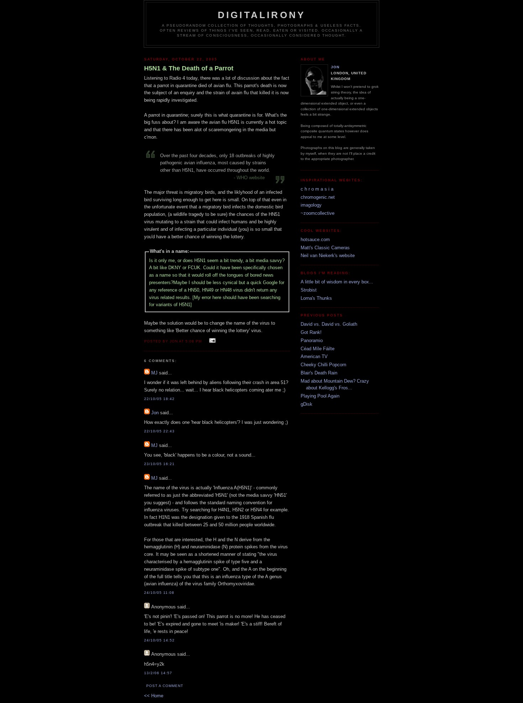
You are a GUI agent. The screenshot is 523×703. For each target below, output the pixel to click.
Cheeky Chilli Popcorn (323, 364)
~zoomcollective (317, 213)
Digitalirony (261, 15)
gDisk (306, 404)
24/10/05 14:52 (159, 640)
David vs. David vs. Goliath (329, 324)
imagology (311, 205)
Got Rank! (311, 332)
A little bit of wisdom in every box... (337, 281)
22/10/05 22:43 (159, 431)
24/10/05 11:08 (159, 593)
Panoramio (312, 340)
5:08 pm (193, 341)
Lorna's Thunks (316, 298)
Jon (155, 412)
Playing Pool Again (320, 396)
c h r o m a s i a (317, 189)
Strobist (309, 290)
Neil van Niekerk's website (328, 255)
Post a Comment (164, 686)
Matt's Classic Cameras (325, 247)
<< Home (153, 695)
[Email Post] (211, 340)
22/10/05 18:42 (159, 399)
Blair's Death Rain (319, 373)
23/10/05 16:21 (159, 464)
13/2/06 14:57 (158, 673)
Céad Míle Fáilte (317, 348)
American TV (314, 356)
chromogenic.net (318, 197)
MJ (154, 373)
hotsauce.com (315, 239)
